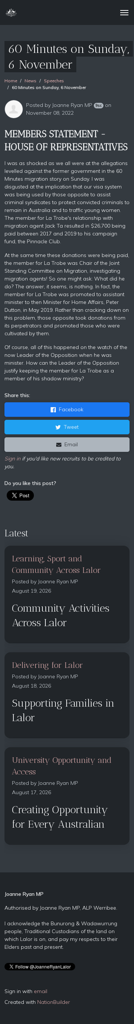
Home (10, 80)
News (30, 80)
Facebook (71, 409)
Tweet (71, 427)
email (40, 991)
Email (71, 444)
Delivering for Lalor (47, 665)
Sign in (12, 458)
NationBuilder (53, 1002)
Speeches (54, 80)
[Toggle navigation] (124, 12)
